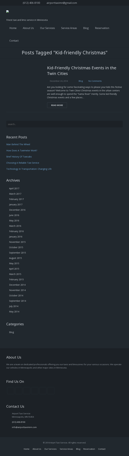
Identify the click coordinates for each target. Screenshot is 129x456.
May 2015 (14, 263)
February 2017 (16, 199)
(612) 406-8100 (31, 3)
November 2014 (17, 290)
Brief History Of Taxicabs (19, 156)
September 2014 (17, 300)
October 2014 (16, 295)
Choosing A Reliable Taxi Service (22, 162)
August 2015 (15, 257)
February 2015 (16, 279)
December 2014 (17, 284)
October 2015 (16, 247)
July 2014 (13, 306)
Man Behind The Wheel (18, 144)
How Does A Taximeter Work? (21, 150)
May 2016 (14, 220)
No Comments (95, 81)
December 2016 (17, 209)
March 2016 (15, 225)
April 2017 (14, 188)
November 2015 (17, 241)
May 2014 (14, 311)
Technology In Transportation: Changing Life (29, 168)
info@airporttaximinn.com (24, 427)
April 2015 (14, 268)
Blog (81, 81)
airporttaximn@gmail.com (62, 3)
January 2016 (15, 236)
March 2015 (15, 274)
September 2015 (17, 252)
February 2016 (16, 231)
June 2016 (14, 215)
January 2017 (15, 204)
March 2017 (15, 193)
